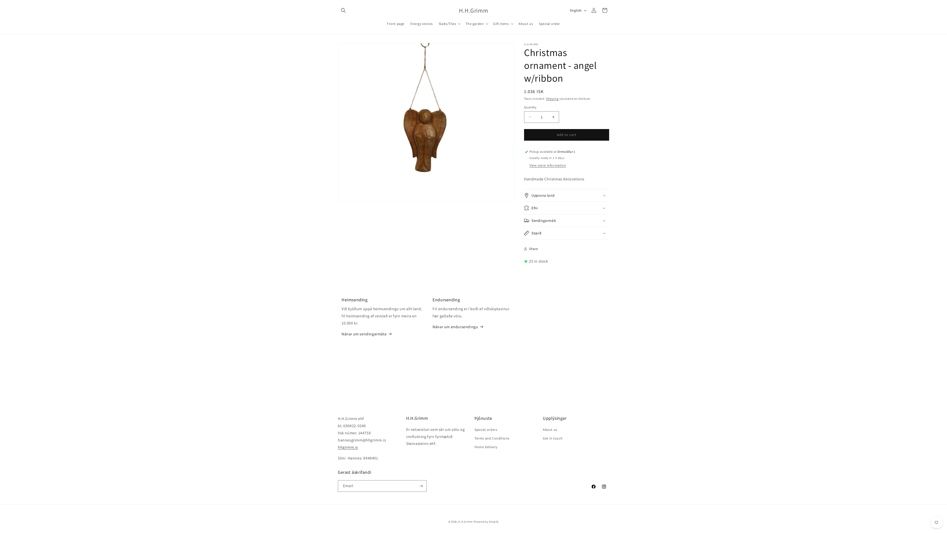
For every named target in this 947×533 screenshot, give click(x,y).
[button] (343, 10)
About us (550, 429)
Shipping (552, 98)
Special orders (485, 429)
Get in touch (553, 438)
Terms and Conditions (492, 438)
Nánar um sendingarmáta (364, 333)
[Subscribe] (421, 486)
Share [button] (533, 249)
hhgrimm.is (348, 447)
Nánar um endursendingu (455, 326)
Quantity (530, 107)
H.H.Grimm (465, 521)
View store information (547, 165)
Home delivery (485, 447)
